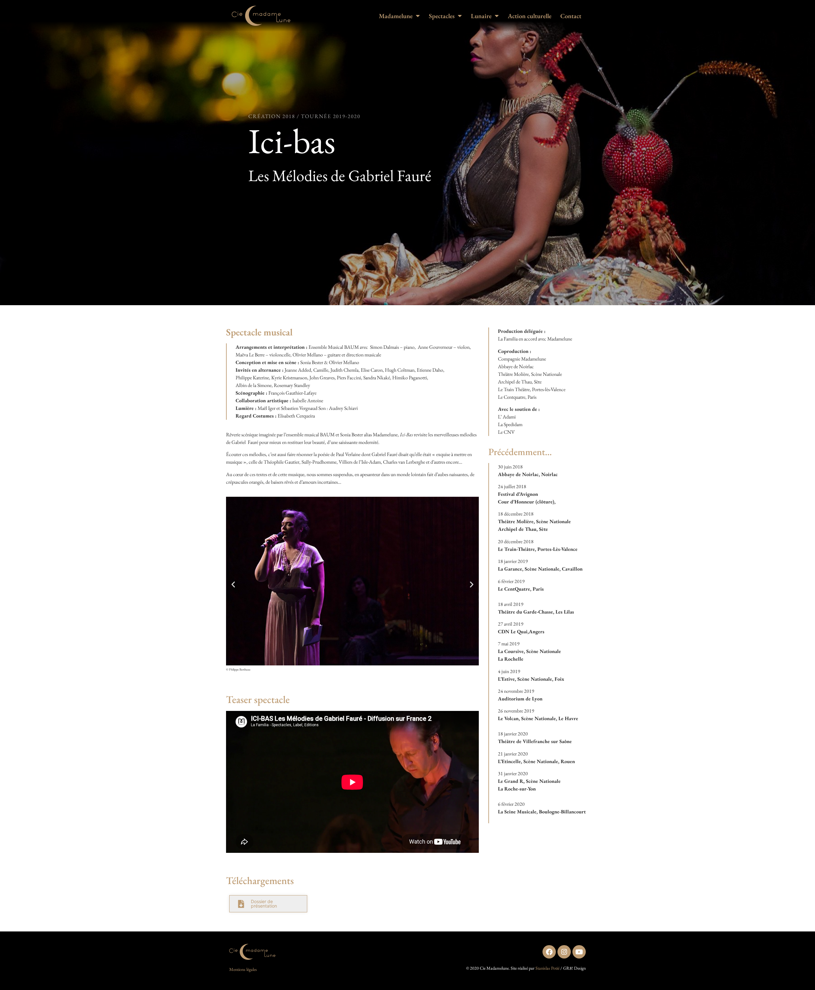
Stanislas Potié (547, 968)
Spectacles (442, 16)
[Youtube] (579, 951)
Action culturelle (529, 16)
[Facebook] (549, 951)
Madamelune (396, 16)
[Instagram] (564, 951)
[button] (233, 584)
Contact (570, 16)
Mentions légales (243, 969)
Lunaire (481, 16)
